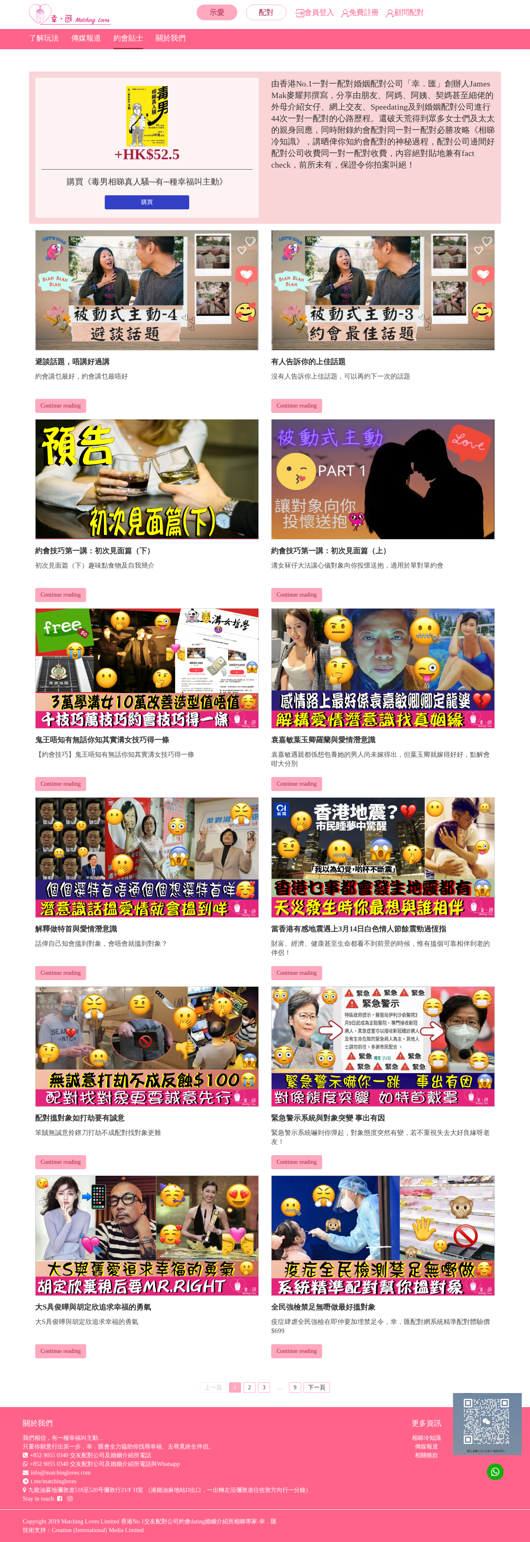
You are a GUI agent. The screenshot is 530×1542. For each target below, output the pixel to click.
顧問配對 (409, 12)
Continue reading (61, 406)
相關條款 (426, 1455)
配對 (266, 12)
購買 (147, 202)
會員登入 (319, 12)
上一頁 (213, 1387)
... (279, 1387)
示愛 (217, 12)
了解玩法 (44, 38)
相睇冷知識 (426, 1438)
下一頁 (316, 1387)
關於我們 (171, 38)
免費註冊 (364, 12)
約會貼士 (128, 38)
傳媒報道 (86, 38)
